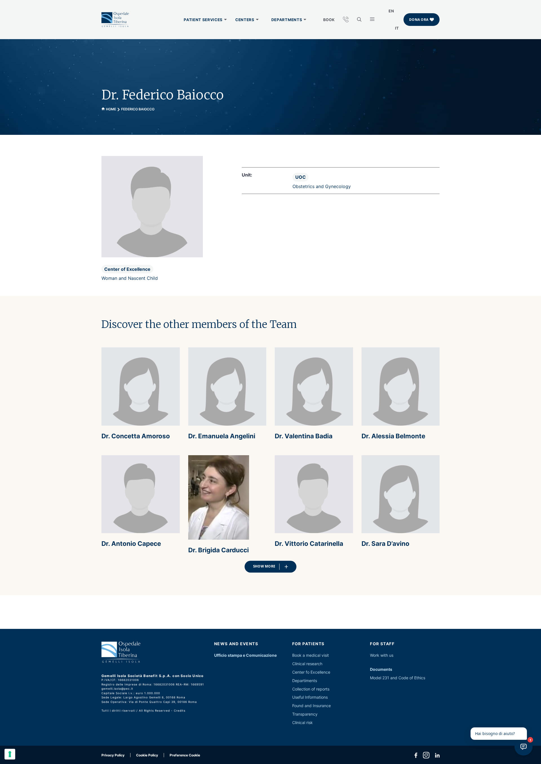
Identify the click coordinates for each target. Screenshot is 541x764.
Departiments (304, 680)
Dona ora (418, 19)
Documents (381, 669)
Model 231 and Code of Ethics (397, 677)
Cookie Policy (147, 755)
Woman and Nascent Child (129, 278)
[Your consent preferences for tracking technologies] (10, 754)
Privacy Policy (113, 755)
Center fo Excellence (311, 672)
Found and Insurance (311, 705)
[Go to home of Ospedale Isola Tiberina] (115, 19)
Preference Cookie (185, 755)
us (391, 655)
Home (111, 109)
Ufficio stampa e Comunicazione (245, 655)
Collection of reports (310, 689)
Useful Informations (310, 697)
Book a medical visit (310, 655)
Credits (179, 710)
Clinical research (307, 663)
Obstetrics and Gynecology (321, 186)
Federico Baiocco (137, 109)
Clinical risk (302, 722)
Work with (379, 655)
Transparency (305, 714)
